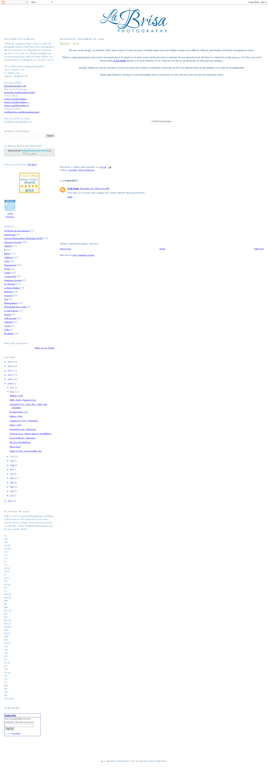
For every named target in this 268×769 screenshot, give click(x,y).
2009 (10, 379)
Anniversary (10, 234)
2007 (10, 501)
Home (162, 248)
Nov (12, 391)
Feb (12, 491)
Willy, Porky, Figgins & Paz (23, 399)
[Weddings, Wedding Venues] (29, 175)
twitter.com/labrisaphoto (15, 98)
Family (7, 272)
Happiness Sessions (13, 280)
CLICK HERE (120, 60)
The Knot (31, 164)
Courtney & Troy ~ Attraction (24, 420)
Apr (12, 482)
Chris (6, 261)
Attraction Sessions (13, 242)
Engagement (10, 265)
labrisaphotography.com (15, 85)
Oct (12, 456)
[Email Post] (109, 167)
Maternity (8, 291)
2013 (10, 361)
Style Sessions (86, 170)
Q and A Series (11, 310)
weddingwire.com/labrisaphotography (22, 112)
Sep (12, 460)
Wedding (8, 333)
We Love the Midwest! (20, 442)
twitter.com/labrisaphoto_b (16, 105)
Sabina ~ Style (16, 416)
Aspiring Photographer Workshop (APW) (23, 238)
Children (8, 257)
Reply (70, 196)
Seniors (73, 170)
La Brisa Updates (12, 287)
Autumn (8, 245)
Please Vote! (15, 446)
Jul (11, 469)
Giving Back (10, 276)
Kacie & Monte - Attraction (22, 438)
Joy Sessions (9, 284)
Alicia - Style (15, 424)
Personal (8, 295)
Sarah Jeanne (73, 188)
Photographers (10, 303)
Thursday (8, 322)
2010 (10, 374)
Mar (12, 486)
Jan (12, 495)
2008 (10, 383)
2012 (10, 366)
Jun (12, 473)
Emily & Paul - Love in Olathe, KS (25, 451)
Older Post (259, 248)
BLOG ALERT (16, 733)
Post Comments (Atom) (83, 255)
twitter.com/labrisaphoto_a (16, 102)
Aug (12, 465)
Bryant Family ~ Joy (19, 411)
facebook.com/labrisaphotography (19, 92)
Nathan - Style (69, 44)
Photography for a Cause (15, 306)
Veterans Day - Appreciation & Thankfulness (30, 433)
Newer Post (65, 248)
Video (7, 329)
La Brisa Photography (10, 215)
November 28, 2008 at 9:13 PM (94, 188)
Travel (7, 325)
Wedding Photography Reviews (35, 151)
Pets (6, 299)
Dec (12, 387)
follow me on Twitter (45, 347)
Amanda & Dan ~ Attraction (23, 429)
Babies (7, 253)
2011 (10, 370)
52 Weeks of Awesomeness (16, 230)
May (12, 478)
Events (7, 268)
